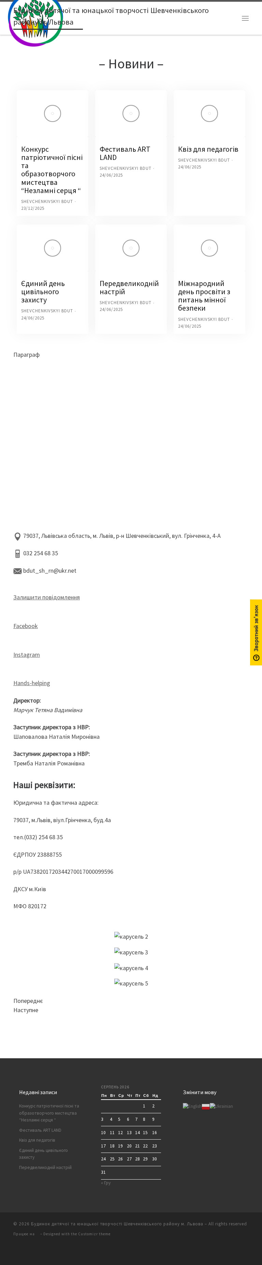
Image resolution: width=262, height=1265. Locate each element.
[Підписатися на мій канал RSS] (15, 1252)
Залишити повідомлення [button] (46, 597)
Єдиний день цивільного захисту (43, 291)
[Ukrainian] (221, 1106)
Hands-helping (31, 683)
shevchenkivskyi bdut (47, 201)
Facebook (25, 626)
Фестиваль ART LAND (125, 153)
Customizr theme (94, 1234)
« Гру (106, 1183)
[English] (192, 1106)
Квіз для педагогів (208, 149)
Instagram (26, 654)
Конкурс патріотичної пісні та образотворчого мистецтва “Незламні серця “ (52, 169)
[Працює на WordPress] (37, 1234)
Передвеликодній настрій (129, 287)
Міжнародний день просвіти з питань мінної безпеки (204, 295)
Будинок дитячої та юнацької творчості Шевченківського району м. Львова (117, 1224)
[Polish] (206, 1106)
